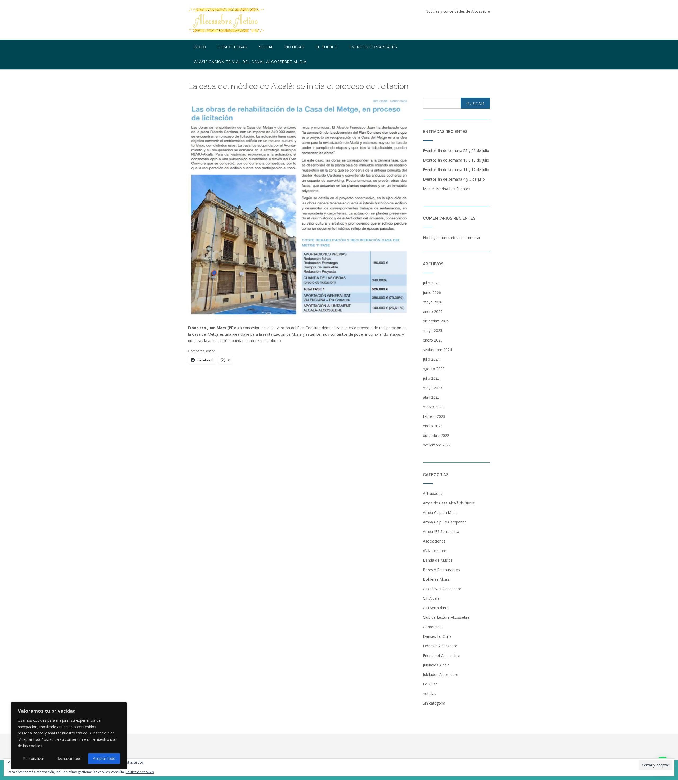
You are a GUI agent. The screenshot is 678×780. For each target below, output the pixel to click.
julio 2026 (431, 282)
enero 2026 (433, 311)
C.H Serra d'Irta (436, 607)
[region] (69, 735)
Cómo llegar (232, 47)
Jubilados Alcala (436, 664)
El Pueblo (327, 47)
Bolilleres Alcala (436, 579)
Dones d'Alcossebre (440, 645)
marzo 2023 (433, 406)
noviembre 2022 (437, 444)
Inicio (200, 47)
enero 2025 (433, 340)
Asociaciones (434, 541)
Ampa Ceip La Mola (440, 512)
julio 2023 (431, 378)
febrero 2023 (434, 416)
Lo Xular (430, 684)
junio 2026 (432, 292)
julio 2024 (431, 359)
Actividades (432, 493)
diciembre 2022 (436, 435)
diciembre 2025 (436, 321)
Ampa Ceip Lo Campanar (444, 522)
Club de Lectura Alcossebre (446, 617)
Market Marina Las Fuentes (446, 188)
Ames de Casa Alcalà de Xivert (449, 502)
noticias (429, 693)
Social (266, 47)
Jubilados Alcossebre (440, 674)
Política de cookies (140, 772)
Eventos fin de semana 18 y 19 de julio (456, 160)
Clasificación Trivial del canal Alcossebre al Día (250, 62)
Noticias (294, 47)
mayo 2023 (432, 387)
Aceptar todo (104, 758)
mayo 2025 (432, 330)
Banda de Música (438, 560)
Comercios (432, 626)
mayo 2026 (432, 301)
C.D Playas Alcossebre (442, 588)
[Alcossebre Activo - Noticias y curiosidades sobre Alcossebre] (226, 20)
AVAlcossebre (434, 550)
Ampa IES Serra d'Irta (441, 531)
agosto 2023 (434, 368)
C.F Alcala (431, 598)
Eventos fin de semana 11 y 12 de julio (456, 169)
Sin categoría (434, 703)
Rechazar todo (69, 758)
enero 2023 (433, 425)
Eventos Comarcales (373, 47)
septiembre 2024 (437, 349)
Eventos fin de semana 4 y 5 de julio (454, 179)
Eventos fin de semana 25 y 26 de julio (456, 150)
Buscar (475, 103)
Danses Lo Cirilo (437, 636)
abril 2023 (431, 397)
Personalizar (33, 758)
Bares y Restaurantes (441, 569)
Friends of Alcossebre (441, 655)
